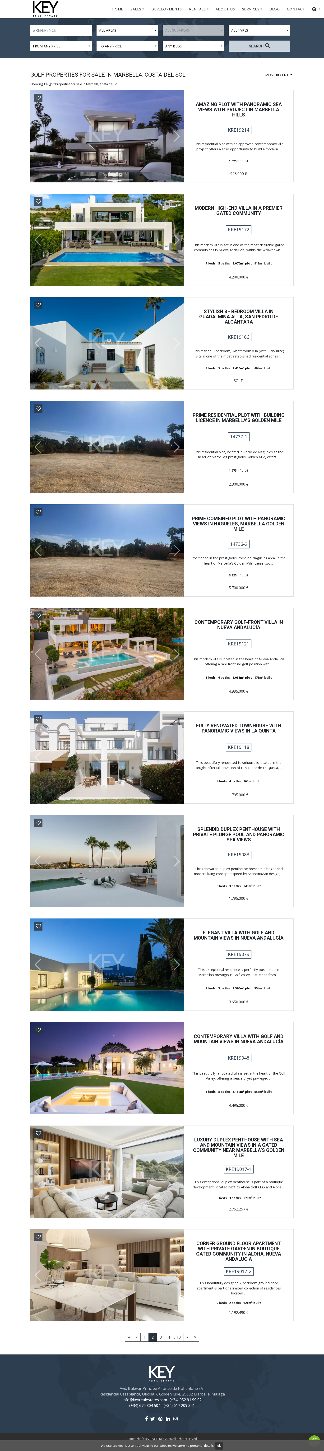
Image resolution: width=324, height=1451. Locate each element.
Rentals (197, 9)
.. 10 (177, 1337)
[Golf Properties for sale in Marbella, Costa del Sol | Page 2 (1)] (137, 1337)
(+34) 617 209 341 (179, 1405)
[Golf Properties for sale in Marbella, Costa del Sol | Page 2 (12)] (195, 1337)
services (250, 9)
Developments (166, 9)
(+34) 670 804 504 (144, 1405)
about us (225, 9)
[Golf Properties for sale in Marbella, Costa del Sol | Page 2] (129, 1337)
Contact (296, 9)
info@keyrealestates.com (144, 1399)
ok (219, 1445)
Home (117, 9)
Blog (274, 9)
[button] (35, 136)
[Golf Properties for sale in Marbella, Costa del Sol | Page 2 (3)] (187, 1337)
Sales (135, 9)
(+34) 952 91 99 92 (186, 1399)
